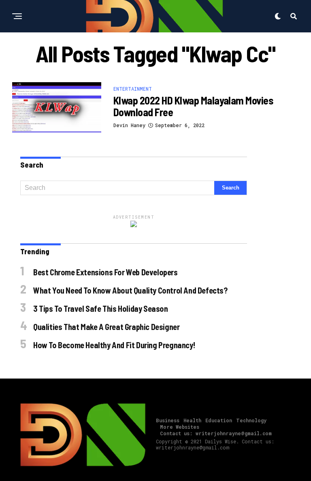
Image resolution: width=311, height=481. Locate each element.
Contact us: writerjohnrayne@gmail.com (216, 433)
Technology (251, 420)
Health (192, 420)
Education (218, 420)
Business (167, 420)
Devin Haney (129, 125)
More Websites (179, 427)
